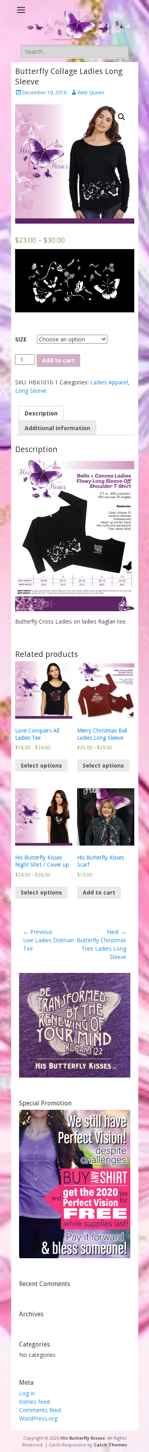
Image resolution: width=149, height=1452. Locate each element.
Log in (27, 1393)
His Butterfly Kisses (82, 1438)
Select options (41, 765)
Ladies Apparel (109, 382)
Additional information (57, 428)
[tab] (41, 413)
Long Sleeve (30, 390)
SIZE (21, 339)
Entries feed (34, 1401)
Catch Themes (110, 1445)
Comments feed (40, 1410)
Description (41, 413)
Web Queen (90, 92)
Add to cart (58, 360)
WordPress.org (38, 1418)
